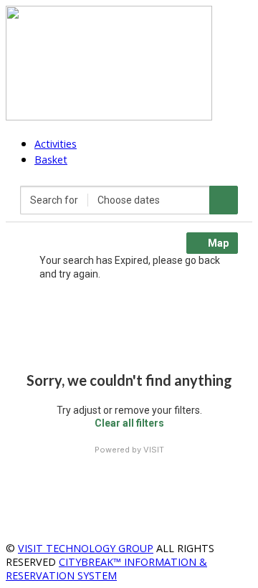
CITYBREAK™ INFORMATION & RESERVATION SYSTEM (106, 568)
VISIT (153, 450)
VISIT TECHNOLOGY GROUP (85, 548)
